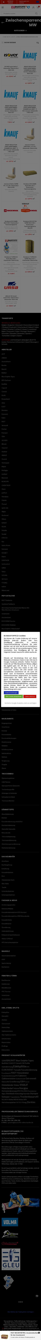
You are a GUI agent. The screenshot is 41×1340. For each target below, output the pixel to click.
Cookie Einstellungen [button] (11, 692)
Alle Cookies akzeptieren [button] (14, 696)
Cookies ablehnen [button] (30, 696)
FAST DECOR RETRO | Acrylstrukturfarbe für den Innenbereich (25, 1334)
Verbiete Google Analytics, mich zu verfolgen (20, 703)
